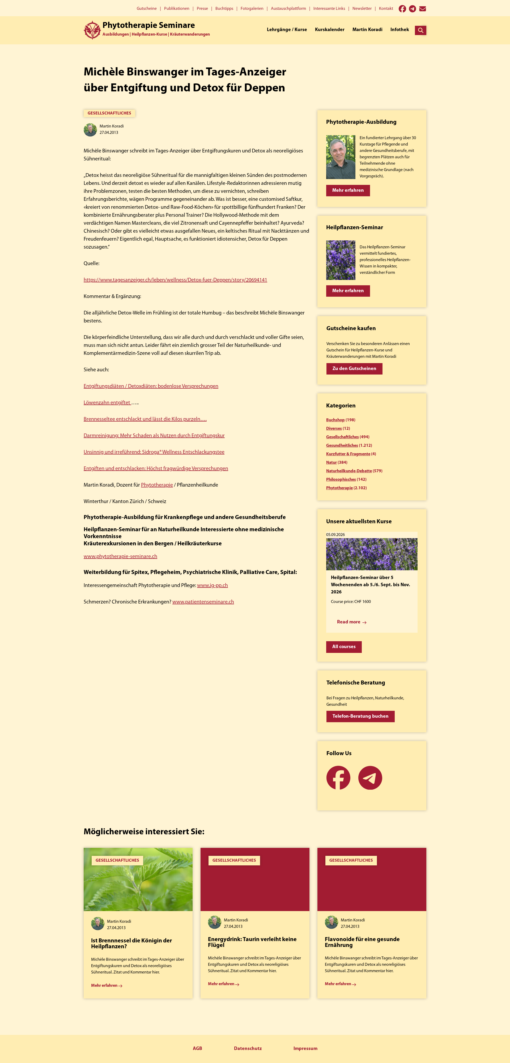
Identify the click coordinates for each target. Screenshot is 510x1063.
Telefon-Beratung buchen (361, 716)
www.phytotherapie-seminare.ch (120, 556)
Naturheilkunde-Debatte (349, 471)
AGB (197, 1049)
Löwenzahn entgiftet (107, 403)
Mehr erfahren (348, 190)
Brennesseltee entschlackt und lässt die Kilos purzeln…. (145, 419)
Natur (331, 463)
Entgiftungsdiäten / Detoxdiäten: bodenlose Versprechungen (151, 386)
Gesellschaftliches (109, 113)
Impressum (305, 1049)
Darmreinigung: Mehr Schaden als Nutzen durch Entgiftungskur (154, 436)
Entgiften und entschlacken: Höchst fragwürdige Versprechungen (156, 468)
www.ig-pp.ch (212, 585)
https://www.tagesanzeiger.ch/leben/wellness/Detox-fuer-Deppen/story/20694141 (175, 280)
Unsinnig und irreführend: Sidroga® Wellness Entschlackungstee (154, 452)
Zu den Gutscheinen (354, 369)
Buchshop (335, 420)
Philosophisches (341, 480)
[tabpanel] (138, 923)
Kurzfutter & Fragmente (348, 454)
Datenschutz (248, 1049)
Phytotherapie (157, 485)
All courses (344, 647)
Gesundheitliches (342, 446)
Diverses (334, 429)
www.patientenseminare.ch (203, 602)
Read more (348, 622)
